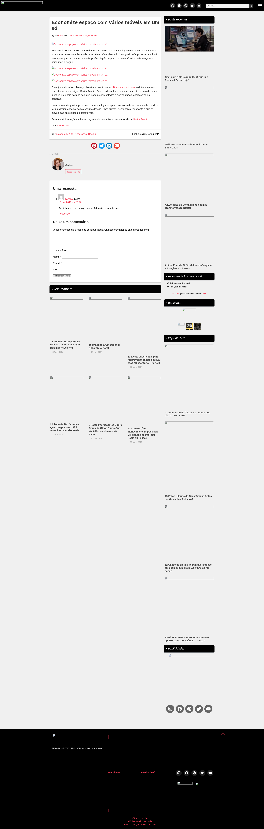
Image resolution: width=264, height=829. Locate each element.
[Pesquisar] (251, 6)
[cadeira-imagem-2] (80, 74)
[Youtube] (198, 5)
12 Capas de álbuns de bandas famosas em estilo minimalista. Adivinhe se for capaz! (188, 567)
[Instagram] (172, 5)
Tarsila (69, 199)
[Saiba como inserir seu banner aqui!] (181, 326)
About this (175, 294)
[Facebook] (179, 5)
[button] (94, 146)
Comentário (60, 250)
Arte (71, 134)
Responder (64, 213)
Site (55, 269)
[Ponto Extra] (189, 326)
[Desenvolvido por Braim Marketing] (204, 784)
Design (92, 134)
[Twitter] (192, 5)
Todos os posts (73, 172)
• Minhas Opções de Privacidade (140, 824)
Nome (57, 256)
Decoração (81, 134)
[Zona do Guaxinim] (197, 326)
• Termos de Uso (140, 818)
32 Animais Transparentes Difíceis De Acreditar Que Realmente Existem (65, 344)
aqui (204, 294)
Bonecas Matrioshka (124, 87)
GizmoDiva (63, 125)
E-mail (57, 263)
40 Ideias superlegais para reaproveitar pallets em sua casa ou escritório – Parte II (144, 359)
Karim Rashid (140, 119)
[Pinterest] (185, 5)
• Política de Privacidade (140, 821)
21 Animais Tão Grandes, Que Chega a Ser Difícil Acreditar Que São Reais (65, 427)
